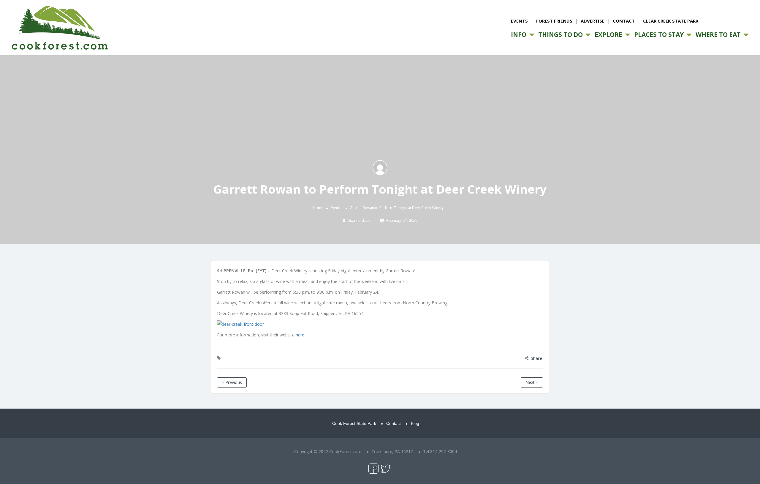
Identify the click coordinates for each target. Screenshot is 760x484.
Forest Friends (554, 21)
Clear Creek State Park (671, 21)
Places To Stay (659, 34)
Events (519, 21)
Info (518, 34)
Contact (624, 21)
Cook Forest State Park (354, 423)
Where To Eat (718, 34)
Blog (415, 423)
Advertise (592, 21)
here (300, 335)
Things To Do (560, 34)
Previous (233, 382)
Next (530, 382)
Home (318, 208)
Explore (608, 34)
